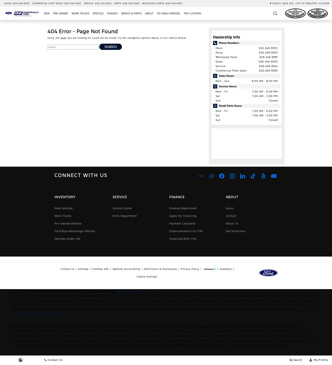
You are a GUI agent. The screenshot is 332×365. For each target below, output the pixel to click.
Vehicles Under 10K (67, 238)
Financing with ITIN (182, 238)
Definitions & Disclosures (160, 269)
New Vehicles (64, 208)
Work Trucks (80, 13)
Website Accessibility (127, 269)
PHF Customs (192, 13)
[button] (275, 13)
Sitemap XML (100, 269)
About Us (232, 223)
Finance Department (183, 208)
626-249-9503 (268, 48)
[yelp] (263, 176)
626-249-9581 (269, 57)
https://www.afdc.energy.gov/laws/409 (38, 313)
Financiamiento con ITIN (186, 231)
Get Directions (235, 231)
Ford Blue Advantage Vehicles (75, 231)
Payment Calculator (182, 223)
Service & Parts (131, 13)
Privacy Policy (190, 269)
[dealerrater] (211, 176)
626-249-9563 (268, 52)
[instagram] (232, 176)
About (149, 13)
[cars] (201, 176)
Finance (112, 13)
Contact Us (67, 269)
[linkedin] (242, 176)
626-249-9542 (268, 66)
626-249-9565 (268, 70)
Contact (231, 216)
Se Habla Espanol (168, 13)
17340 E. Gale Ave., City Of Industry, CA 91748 (300, 3)
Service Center (122, 208)
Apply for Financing (182, 216)
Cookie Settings (147, 276)
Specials (98, 13)
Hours (230, 208)
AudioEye (226, 269)
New (47, 13)
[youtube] (274, 176)
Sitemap (83, 269)
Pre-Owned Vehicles (68, 223)
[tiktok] (253, 176)
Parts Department (125, 216)
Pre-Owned (60, 13)
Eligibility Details (129, 291)
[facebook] (222, 176)
